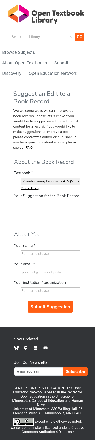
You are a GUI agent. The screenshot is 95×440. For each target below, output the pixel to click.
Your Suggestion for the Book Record (46, 195)
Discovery (11, 73)
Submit (61, 62)
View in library (30, 188)
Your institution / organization (40, 282)
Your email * (24, 264)
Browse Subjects (18, 52)
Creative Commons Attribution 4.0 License (53, 430)
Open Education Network (53, 73)
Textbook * (23, 173)
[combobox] (40, 37)
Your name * (25, 245)
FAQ (29, 147)
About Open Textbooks (24, 62)
